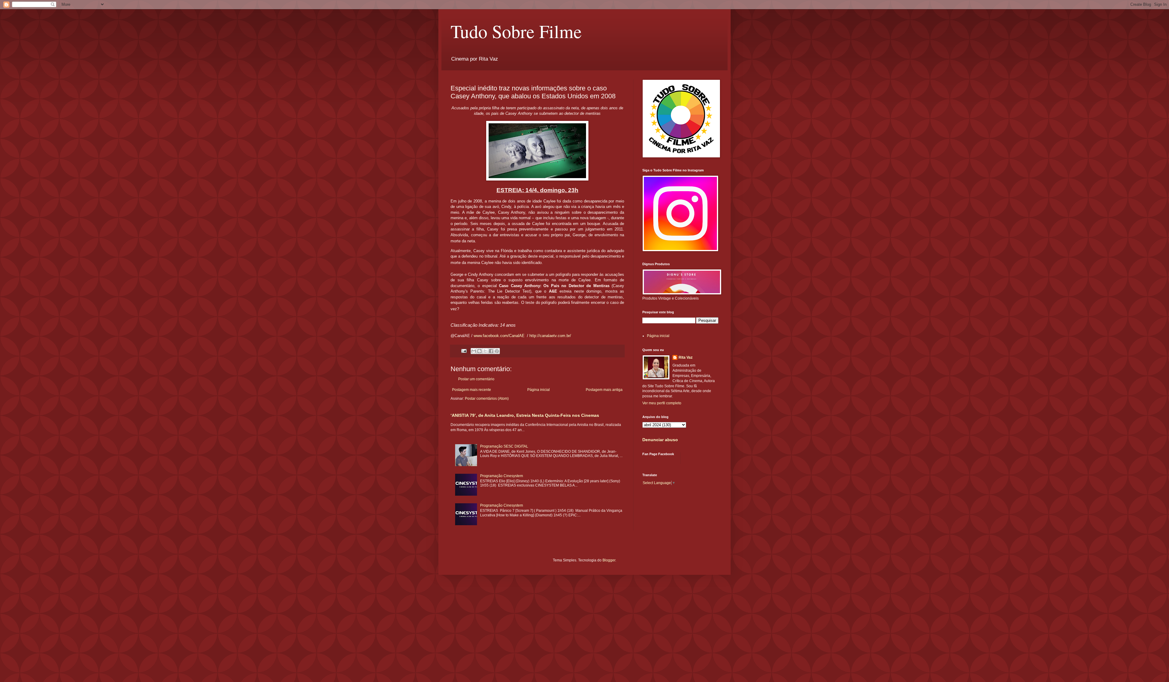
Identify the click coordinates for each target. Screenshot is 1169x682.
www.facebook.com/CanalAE (499, 335)
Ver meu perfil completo (661, 403)
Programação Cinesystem (501, 476)
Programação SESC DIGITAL (504, 446)
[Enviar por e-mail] (474, 351)
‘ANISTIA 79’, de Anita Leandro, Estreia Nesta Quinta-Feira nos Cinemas (525, 415)
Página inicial (538, 390)
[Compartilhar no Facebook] (491, 351)
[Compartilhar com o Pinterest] (497, 351)
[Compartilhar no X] (485, 351)
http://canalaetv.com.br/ (550, 335)
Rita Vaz (686, 357)
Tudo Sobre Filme (516, 31)
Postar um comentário (476, 379)
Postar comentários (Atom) (487, 398)
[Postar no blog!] (479, 351)
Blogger (608, 560)
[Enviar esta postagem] (464, 350)
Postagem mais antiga (604, 390)
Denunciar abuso (660, 439)
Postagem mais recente (471, 390)
